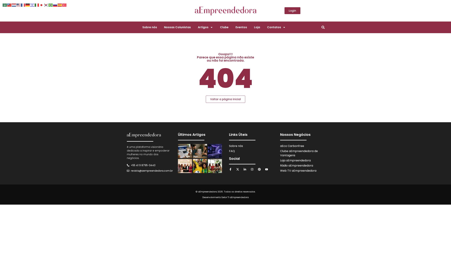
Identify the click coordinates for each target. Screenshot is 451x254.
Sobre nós (149, 27)
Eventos (241, 27)
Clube (224, 27)
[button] (323, 27)
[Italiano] (37, 5)
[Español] (60, 5)
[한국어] (46, 5)
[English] (18, 5)
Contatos (274, 27)
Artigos (203, 27)
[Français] (23, 5)
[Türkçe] (64, 5)
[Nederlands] (14, 5)
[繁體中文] (9, 5)
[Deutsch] (28, 5)
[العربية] (5, 5)
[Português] (50, 5)
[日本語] (41, 5)
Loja (257, 27)
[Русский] (55, 5)
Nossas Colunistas (177, 27)
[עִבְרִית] (32, 5)
